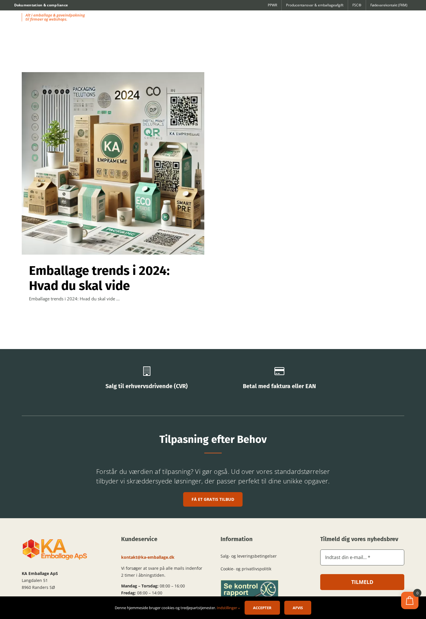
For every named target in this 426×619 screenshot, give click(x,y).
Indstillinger (227, 607)
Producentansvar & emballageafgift (314, 5)
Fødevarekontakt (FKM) (388, 5)
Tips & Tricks (113, 168)
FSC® (356, 5)
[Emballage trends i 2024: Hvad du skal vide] (113, 163)
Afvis (298, 607)
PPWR (272, 5)
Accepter (262, 607)
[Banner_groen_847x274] (249, 582)
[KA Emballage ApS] (55, 540)
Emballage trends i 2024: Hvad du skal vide (99, 278)
